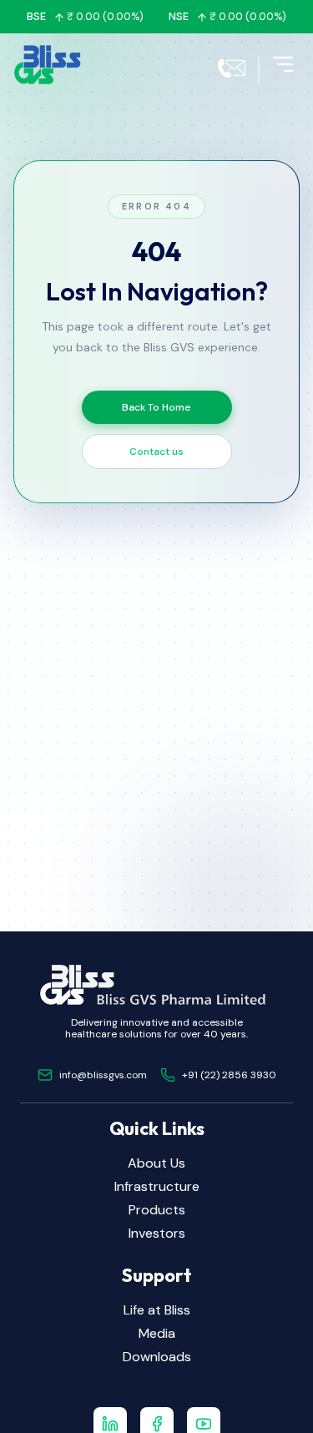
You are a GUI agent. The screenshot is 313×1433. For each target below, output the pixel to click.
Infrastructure (156, 1186)
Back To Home (156, 407)
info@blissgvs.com (103, 1075)
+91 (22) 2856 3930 (229, 1075)
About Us (156, 1163)
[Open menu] (283, 64)
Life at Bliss (157, 1310)
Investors (157, 1233)
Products (157, 1210)
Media (157, 1333)
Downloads (157, 1356)
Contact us (156, 451)
